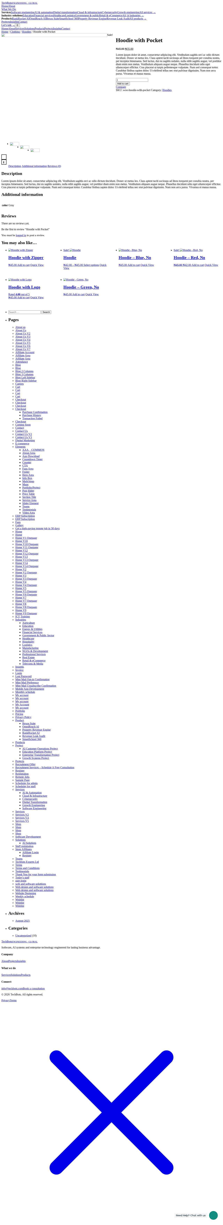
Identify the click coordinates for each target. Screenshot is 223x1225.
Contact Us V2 (23, 434)
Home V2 (20, 569)
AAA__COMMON (33, 449)
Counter (26, 462)
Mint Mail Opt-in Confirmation (32, 679)
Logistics (70, 15)
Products (39, 28)
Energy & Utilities (32, 629)
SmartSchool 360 (68, 18)
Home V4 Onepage (26, 585)
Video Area (28, 512)
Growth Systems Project (35, 758)
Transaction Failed (32, 418)
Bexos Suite (52, 18)
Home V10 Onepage (26, 544)
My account (21, 695)
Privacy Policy (23, 717)
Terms (18, 864)
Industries (20, 619)
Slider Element (30, 503)
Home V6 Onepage (26, 594)
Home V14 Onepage (26, 566)
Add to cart (122, 83)
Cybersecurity (109, 12)
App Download (31, 456)
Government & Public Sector (38, 635)
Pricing (19, 714)
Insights (14, 21)
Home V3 (20, 575)
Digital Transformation (34, 802)
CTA (25, 465)
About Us (20, 330)
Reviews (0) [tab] (54, 166)
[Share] (211, 4)
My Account (22, 704)
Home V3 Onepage (26, 578)
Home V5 (20, 588)
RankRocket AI (20, 18)
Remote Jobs (22, 776)
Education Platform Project (37, 751)
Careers (19, 383)
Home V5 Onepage (26, 591)
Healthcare (59, 15)
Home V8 (20, 603)
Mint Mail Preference (27, 682)
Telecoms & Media (32, 663)
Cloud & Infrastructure (34, 795)
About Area (28, 452)
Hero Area (28, 475)
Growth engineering (128, 12)
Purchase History (31, 415)
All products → (138, 18)
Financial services (43, 15)
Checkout (20, 399)
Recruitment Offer (25, 764)
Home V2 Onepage (26, 572)
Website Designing (25, 893)
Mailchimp (28, 481)
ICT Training (22, 616)
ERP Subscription (25, 515)
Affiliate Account (24, 352)
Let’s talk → (8, 25)
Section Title (29, 497)
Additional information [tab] (34, 166)
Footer (25, 471)
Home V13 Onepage (26, 559)
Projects (5, 21)
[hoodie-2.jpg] (35, 153)
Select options (91, 264)
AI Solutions (29, 842)
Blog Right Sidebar (26, 380)
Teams (25, 506)
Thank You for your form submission (35, 874)
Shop (18, 824)
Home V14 (21, 563)
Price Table (28, 493)
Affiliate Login (30, 852)
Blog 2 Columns (24, 371)
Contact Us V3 (23, 437)
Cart (17, 386)
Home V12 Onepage (26, 553)
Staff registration (24, 846)
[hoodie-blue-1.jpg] (24, 149)
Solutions (29, 28)
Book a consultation (34, 988)
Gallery (19, 525)
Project (19, 745)
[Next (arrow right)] (217, 612)
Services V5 (22, 820)
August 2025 (22, 920)
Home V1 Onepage (26, 537)
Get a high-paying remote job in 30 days (37, 528)
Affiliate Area (22, 355)
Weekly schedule (24, 896)
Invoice (19, 669)
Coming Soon (23, 424)
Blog (18, 364)
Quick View (37, 264)
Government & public (87, 15)
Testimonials (29, 509)
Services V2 (22, 814)
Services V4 (22, 817)
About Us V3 (22, 336)
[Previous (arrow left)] (6, 612)
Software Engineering (34, 808)
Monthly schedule (25, 692)
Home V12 (21, 550)
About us (20, 327)
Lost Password (23, 676)
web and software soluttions (30, 883)
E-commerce (22, 443)
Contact (23, 21)
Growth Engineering (33, 805)
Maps (25, 484)
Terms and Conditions (27, 868)
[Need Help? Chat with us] (213, 1215)
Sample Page (22, 780)
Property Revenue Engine (92, 18)
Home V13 (21, 556)
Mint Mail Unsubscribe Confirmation (35, 685)
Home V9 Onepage (26, 613)
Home (4, 28)
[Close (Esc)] (219, 4)
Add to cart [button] (23, 264)
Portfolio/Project (31, 487)
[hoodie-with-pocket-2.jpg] (54, 35)
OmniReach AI (37, 18)
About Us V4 (22, 339)
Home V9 (20, 610)
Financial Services (32, 632)
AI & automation (43, 12)
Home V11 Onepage (26, 547)
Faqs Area (27, 468)
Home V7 (20, 597)
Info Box (27, 478)
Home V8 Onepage (26, 607)
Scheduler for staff (25, 786)
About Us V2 (22, 333)
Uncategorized (23, 935)
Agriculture (28, 622)
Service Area (29, 500)
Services (19, 28)
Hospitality (28, 641)
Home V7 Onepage (26, 600)
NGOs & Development (35, 651)
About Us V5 (22, 342)
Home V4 (20, 581)
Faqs (18, 522)
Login (18, 673)
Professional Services (34, 654)
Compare (121, 86)
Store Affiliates (23, 849)
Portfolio (20, 710)
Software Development (28, 836)
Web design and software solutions (34, 887)
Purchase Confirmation (35, 412)
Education (28, 15)
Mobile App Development (29, 688)
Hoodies (26, 31)
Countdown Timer (32, 459)
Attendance (21, 361)
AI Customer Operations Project (40, 748)
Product (19, 720)
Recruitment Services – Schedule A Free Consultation (44, 767)
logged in (21, 235)
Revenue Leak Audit (118, 18)
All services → (147, 12)
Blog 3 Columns (24, 374)
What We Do (8, 9)
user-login (20, 880)
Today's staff (22, 877)
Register (19, 770)
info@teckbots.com (12, 988)
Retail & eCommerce (110, 15)
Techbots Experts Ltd (27, 861)
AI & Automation (32, 792)
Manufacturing (30, 647)
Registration (22, 773)
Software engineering (22, 12)
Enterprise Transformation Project (40, 754)
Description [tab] (14, 166)
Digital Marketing (25, 440)
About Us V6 (22, 346)
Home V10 (21, 541)
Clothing (15, 31)
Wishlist (19, 899)
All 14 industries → (133, 15)
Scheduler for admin (26, 783)
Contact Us (21, 430)
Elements (20, 446)
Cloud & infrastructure (89, 12)
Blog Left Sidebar (25, 377)
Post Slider (28, 490)
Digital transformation (65, 12)
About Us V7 (22, 349)
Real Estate (28, 657)
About (11, 28)
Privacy (5, 1000)
